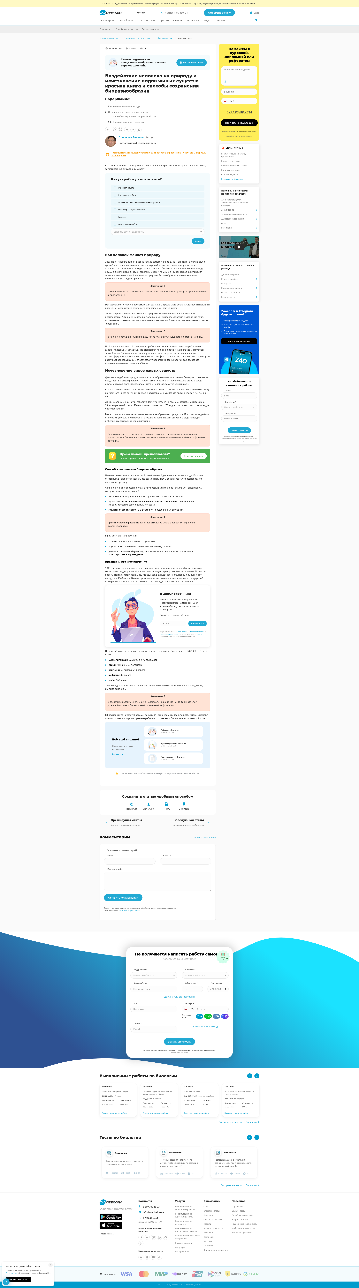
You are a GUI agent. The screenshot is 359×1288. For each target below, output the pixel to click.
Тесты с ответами (150, 29)
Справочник (192, 20)
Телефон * (190, 1003)
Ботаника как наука (230, 170)
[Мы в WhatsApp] (159, 1237)
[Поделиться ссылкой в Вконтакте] (132, 129)
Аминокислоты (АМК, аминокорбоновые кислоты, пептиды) (234, 202)
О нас (206, 1206)
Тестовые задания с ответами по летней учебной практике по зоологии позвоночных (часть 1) (233, 1162)
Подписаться (197, 623)
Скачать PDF (149, 808)
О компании (148, 20)
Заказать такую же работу (114, 1113)
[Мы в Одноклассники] (147, 1257)
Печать (166, 808)
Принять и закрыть (18, 1279)
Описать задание (193, 456)
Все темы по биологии (232, 179)
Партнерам (208, 1237)
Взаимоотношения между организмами (233, 155)
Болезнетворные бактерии (234, 165)
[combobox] (157, 231)
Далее (198, 241)
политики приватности (169, 634)
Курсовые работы (229, 279)
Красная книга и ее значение (129, 122)
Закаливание (227, 209)
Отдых (224, 223)
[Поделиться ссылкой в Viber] (120, 129)
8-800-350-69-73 (151, 1206)
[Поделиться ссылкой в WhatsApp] (114, 129)
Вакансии (208, 1232)
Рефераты (226, 283)
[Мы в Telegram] (140, 1237)
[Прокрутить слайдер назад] (249, 1075)
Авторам (141, 12)
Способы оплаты (128, 20)
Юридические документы (215, 1250)
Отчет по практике (230, 292)
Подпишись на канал (239, 341)
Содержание (94, 54)
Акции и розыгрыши (213, 1228)
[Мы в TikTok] (159, 1257)
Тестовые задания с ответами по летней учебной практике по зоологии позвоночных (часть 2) (179, 1162)
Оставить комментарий (123, 897)
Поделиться (131, 808)
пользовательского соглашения (191, 631)
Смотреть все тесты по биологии (239, 1185)
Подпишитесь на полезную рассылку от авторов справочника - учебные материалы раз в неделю (159, 154)
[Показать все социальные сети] (93, 73)
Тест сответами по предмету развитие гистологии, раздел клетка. (124, 1162)
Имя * (110, 855)
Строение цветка (229, 174)
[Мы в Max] (165, 1237)
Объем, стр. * (192, 983)
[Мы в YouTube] (153, 1257)
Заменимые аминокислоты (234, 214)
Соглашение (12, 1273)
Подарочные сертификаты (244, 1224)
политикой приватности (129, 910)
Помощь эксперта (183, 1243)
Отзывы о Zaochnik (212, 1219)
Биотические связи (230, 161)
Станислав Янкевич (136, 137)
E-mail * (167, 855)
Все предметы (228, 297)
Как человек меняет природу (124, 106)
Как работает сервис (193, 62)
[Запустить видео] (239, 247)
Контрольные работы (231, 288)
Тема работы (230, 413)
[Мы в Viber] (153, 1237)
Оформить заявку (219, 12)
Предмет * (190, 969)
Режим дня (226, 227)
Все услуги (117, 754)
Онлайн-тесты (239, 1210)
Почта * (228, 390)
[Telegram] (199, 1016)
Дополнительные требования (179, 997)
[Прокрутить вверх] (352, 1276)
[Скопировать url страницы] (107, 129)
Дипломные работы (231, 274)
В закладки (184, 808)
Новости (207, 1224)
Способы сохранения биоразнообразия (135, 116)
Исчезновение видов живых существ (128, 112)
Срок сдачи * (217, 983)
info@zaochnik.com (153, 1212)
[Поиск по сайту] (256, 20)
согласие (198, 634)
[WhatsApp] (208, 1016)
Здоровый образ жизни (232, 218)
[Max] (225, 1016)
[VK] (216, 1016)
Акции (207, 20)
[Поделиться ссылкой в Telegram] (126, 129)
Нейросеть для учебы (242, 1232)
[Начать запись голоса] (225, 82)
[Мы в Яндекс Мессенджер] (140, 1243)
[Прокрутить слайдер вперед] (256, 1075)
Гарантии (164, 20)
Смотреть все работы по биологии (238, 1122)
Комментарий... (115, 869)
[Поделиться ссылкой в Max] (139, 129)
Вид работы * (230, 402)
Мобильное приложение (244, 1228)
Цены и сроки (107, 20)
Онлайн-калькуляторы (127, 29)
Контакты (220, 20)
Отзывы (177, 20)
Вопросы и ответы (240, 1219)
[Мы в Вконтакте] (147, 1237)
